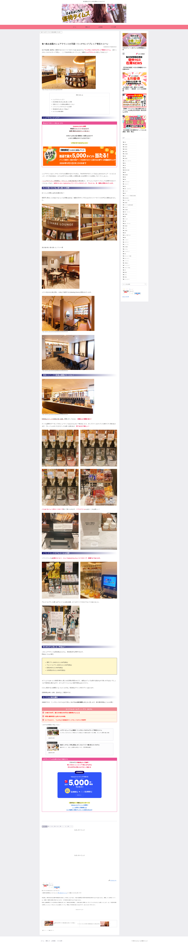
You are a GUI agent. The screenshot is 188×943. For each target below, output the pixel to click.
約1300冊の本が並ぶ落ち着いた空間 (62, 102)
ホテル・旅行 (64, 826)
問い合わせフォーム (62, 892)
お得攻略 (53, 940)
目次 (77, 95)
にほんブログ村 (125, 296)
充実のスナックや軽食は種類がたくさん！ (64, 104)
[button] (145, 284)
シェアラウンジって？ (59, 99)
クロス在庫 (59, 940)
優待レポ (45, 826)
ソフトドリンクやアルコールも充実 (62, 106)
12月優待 (51, 826)
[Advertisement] (79, 37)
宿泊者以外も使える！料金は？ (61, 109)
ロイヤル (71, 826)
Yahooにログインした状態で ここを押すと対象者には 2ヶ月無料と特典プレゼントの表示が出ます (79, 807)
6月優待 (57, 826)
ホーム (42, 940)
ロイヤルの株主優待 (58, 111)
